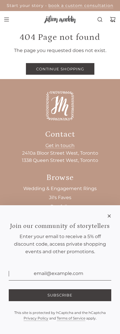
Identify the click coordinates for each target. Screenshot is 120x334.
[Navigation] (6, 19)
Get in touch (60, 145)
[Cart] (112, 19)
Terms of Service (71, 318)
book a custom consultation (80, 5)
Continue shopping (60, 69)
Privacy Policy (36, 318)
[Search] (99, 19)
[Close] (109, 216)
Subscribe (60, 295)
